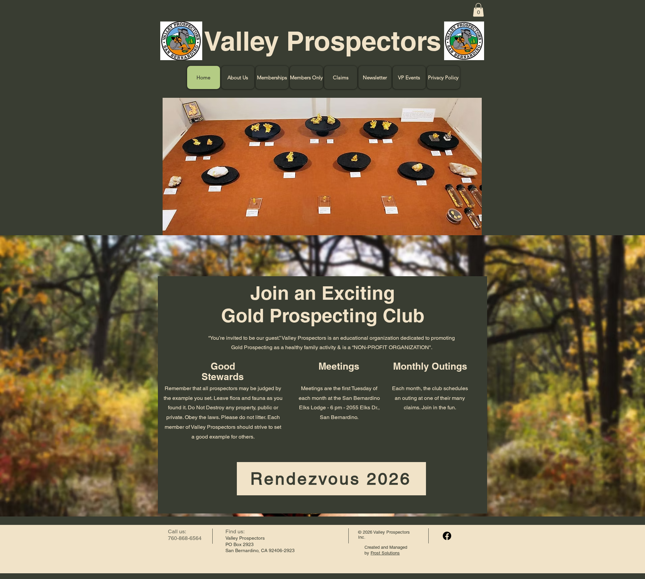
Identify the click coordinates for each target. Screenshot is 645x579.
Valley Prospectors (322, 41)
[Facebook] (447, 536)
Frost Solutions (385, 552)
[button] (478, 10)
